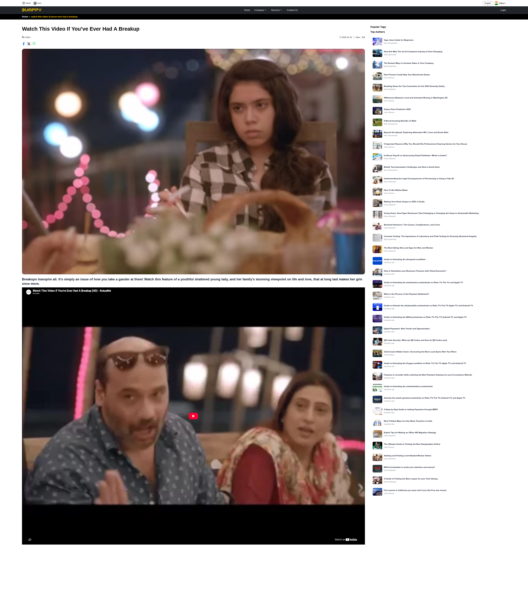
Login (503, 10)
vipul (27, 37)
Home (25, 17)
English (488, 3)
